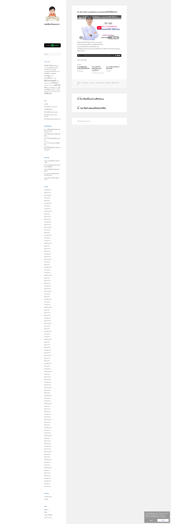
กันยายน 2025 (47, 216)
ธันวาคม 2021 (47, 336)
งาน (55, 78)
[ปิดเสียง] (115, 55)
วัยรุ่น (45, 89)
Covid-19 (47, 65)
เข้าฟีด (45, 512)
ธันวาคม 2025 (47, 208)
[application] (99, 55)
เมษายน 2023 (47, 294)
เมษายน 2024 (47, 262)
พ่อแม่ (53, 88)
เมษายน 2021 (47, 358)
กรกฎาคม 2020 (47, 382)
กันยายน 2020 (47, 377)
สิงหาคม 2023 (47, 283)
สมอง (59, 89)
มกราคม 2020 (47, 398)
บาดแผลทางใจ (51, 85)
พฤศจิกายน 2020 (48, 371)
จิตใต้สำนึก (46, 83)
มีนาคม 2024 (47, 264)
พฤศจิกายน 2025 (48, 211)
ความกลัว (54, 69)
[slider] (119, 55)
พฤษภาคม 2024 (48, 259)
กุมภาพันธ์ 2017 (47, 481)
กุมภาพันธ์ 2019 (47, 427)
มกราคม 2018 (47, 462)
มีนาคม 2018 (47, 457)
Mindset (53, 65)
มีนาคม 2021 (47, 361)
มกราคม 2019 (47, 430)
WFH (57, 65)
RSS (85, 60)
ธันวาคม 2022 (47, 304)
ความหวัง (52, 76)
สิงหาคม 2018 (47, 443)
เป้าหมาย (58, 91)
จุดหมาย (49, 83)
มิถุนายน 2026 (47, 192)
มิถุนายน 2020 (47, 385)
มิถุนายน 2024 (47, 256)
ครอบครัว (50, 69)
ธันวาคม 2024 (47, 240)
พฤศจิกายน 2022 (48, 307)
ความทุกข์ (58, 71)
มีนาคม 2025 (47, 232)
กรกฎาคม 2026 (47, 190)
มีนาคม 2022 (47, 328)
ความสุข (47, 76)
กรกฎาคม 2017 (47, 478)
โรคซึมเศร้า (48, 93)
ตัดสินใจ (56, 83)
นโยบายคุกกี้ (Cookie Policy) (50, 107)
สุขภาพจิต (49, 91)
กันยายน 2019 (47, 409)
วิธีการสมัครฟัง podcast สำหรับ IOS (52, 119)
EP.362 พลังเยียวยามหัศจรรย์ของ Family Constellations (97, 68)
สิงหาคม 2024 (47, 251)
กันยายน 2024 (47, 248)
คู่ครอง (53, 78)
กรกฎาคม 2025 (47, 222)
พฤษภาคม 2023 (48, 291)
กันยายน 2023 (47, 280)
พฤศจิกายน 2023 (48, 275)
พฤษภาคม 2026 (48, 195)
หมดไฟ (52, 91)
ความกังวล (47, 71)
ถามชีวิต (46, 104)
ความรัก (46, 73)
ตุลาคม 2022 (47, 310)
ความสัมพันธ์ (52, 73)
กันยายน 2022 (47, 312)
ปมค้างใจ (57, 85)
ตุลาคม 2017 (47, 470)
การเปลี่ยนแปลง (50, 67)
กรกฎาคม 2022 (47, 318)
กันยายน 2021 (47, 345)
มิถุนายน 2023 (47, 288)
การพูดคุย (45, 67)
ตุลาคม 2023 (47, 278)
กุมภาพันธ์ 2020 (48, 395)
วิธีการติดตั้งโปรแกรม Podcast (51, 112)
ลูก (59, 88)
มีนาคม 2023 (47, 296)
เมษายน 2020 (47, 390)
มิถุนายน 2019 (47, 417)
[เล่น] (79, 55)
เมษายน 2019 (47, 422)
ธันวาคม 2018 (47, 433)
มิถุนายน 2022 (47, 320)
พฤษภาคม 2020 (48, 387)
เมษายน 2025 (47, 230)
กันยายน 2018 (47, 441)
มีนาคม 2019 (47, 425)
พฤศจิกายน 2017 (48, 467)
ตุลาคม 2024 (47, 246)
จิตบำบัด (57, 81)
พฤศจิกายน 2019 (48, 403)
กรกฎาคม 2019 (47, 414)
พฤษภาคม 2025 (48, 227)
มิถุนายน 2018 (47, 449)
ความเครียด (48, 78)
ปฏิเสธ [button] (151, 520)
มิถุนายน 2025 (47, 224)
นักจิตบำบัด (46, 85)
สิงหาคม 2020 (47, 379)
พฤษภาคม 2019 (47, 419)
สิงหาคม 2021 (47, 347)
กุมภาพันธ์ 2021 (47, 363)
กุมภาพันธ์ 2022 (47, 331)
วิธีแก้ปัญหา (54, 89)
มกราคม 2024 (47, 270)
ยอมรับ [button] (163, 520)
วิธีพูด (51, 89)
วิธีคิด (48, 89)
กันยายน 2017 (47, 473)
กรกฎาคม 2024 (47, 254)
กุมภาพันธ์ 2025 (48, 235)
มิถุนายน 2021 (47, 353)
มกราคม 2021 (47, 366)
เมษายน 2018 (47, 454)
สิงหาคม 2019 (47, 411)
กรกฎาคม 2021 (47, 350)
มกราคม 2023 (47, 302)
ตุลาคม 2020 (47, 374)
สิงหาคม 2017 (47, 475)
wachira (93, 83)
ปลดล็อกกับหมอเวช (51, 24)
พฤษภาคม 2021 (47, 355)
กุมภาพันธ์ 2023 (47, 299)
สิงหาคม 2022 (47, 315)
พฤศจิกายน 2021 (48, 339)
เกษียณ (55, 91)
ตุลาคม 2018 (47, 438)
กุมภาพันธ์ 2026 (47, 203)
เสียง (79, 83)
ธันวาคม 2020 (47, 369)
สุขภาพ (45, 91)
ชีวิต (52, 83)
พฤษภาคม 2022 (47, 323)
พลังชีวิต (49, 87)
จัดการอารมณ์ (50, 80)
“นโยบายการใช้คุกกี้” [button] (161, 516)
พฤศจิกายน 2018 (48, 435)
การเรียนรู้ (46, 69)
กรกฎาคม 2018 (47, 446)
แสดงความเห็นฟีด (48, 515)
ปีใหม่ (45, 88)
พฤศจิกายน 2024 (48, 243)
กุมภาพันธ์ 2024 (47, 267)
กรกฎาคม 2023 (47, 286)
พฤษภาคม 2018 (47, 451)
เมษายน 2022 (47, 326)
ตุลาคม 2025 (47, 214)
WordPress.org (48, 517)
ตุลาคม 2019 (47, 406)
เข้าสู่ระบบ (46, 509)
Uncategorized (48, 496)
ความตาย (53, 71)
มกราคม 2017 (47, 483)
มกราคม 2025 (47, 238)
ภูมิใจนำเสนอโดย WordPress (83, 121)
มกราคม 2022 (47, 334)
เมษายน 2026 (47, 198)
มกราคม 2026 (47, 206)
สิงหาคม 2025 (47, 219)
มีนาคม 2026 (47, 200)
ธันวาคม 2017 (47, 465)
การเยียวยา (56, 67)
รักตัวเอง (56, 87)
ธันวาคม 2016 (47, 486)
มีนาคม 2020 (47, 393)
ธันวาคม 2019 (47, 401)
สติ (56, 89)
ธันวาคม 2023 (47, 272)
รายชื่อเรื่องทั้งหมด (48, 109)
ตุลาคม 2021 (47, 342)
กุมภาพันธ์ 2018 (47, 459)
